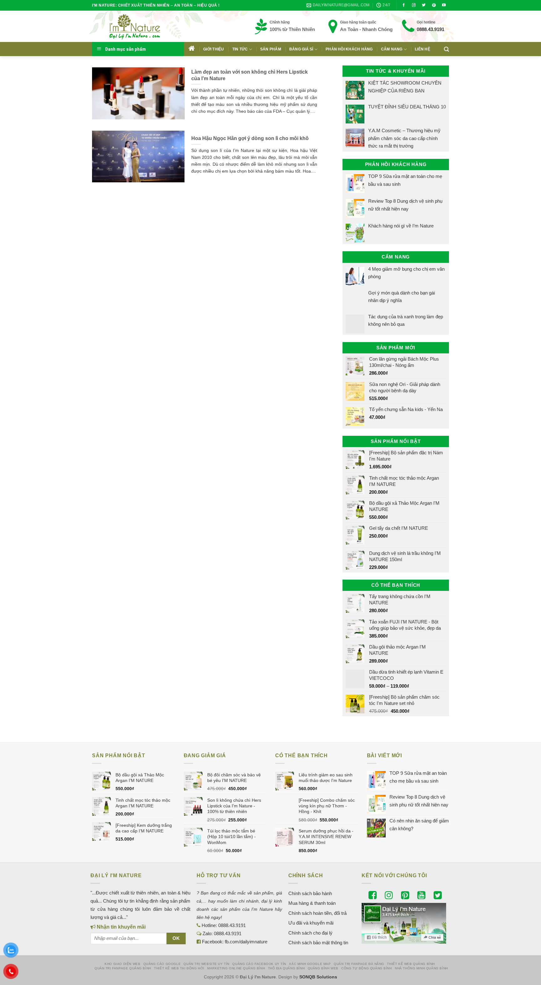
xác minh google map (310, 964)
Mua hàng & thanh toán (312, 903)
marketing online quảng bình (236, 968)
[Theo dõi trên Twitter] (424, 5)
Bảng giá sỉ (301, 49)
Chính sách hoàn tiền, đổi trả (317, 913)
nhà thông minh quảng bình (421, 968)
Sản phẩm (270, 49)
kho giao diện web (122, 964)
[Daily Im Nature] (147, 26)
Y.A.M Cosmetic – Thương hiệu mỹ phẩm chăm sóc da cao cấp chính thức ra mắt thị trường (404, 138)
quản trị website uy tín (206, 964)
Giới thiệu (213, 49)
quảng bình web (323, 968)
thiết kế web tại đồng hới (179, 968)
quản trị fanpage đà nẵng (359, 964)
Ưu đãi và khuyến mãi (310, 922)
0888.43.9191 (430, 29)
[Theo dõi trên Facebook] (404, 5)
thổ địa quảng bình (286, 968)
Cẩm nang (392, 49)
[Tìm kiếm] (446, 49)
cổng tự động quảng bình (366, 968)
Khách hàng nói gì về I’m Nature (401, 225)
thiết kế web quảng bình (411, 964)
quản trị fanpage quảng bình (123, 968)
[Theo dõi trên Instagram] (414, 5)
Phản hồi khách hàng (349, 49)
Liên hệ (422, 49)
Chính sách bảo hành (310, 893)
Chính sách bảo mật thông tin (318, 942)
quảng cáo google (162, 964)
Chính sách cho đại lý (310, 932)
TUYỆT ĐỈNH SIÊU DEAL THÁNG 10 (407, 106)
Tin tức (240, 49)
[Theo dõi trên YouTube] (444, 5)
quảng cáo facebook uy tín (259, 964)
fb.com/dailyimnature (246, 941)
